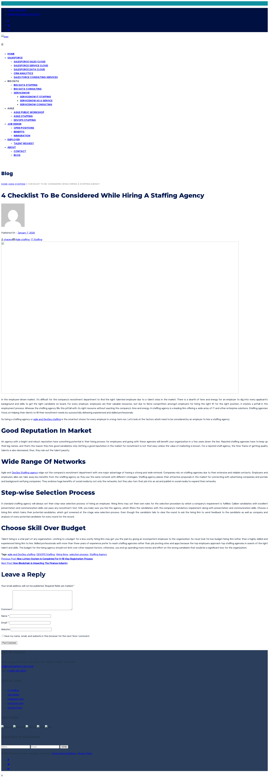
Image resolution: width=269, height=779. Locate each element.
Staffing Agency (98, 554)
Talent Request (24, 143)
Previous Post (47, 558)
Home (10, 53)
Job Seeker (14, 124)
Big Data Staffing (26, 85)
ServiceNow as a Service (36, 100)
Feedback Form (15, 699)
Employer (13, 139)
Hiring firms (62, 554)
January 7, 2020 (26, 232)
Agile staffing (16, 183)
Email (5, 622)
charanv (8, 239)
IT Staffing (36, 239)
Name (5, 616)
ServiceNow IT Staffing (35, 96)
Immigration (22, 135)
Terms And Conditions (64, 753)
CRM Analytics (23, 73)
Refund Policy (14, 707)
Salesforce (15, 57)
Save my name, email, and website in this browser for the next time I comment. (47, 636)
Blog (17, 155)
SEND (64, 747)
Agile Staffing (23, 116)
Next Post (34, 563)
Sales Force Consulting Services (36, 77)
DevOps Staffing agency (25, 472)
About (11, 147)
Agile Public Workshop (29, 112)
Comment (6, 609)
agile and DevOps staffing (47, 419)
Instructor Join (15, 703)
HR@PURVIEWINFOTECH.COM (23, 14)
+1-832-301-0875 (16, 670)
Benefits (19, 131)
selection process (78, 554)
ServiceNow (22, 92)
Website (5, 629)
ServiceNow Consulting (36, 104)
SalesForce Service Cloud (31, 65)
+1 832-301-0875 (16, 10)
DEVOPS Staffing (25, 120)
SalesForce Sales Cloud (29, 61)
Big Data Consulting (28, 89)
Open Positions (24, 127)
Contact (20, 151)
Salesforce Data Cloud (29, 69)
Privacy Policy (85, 753)
